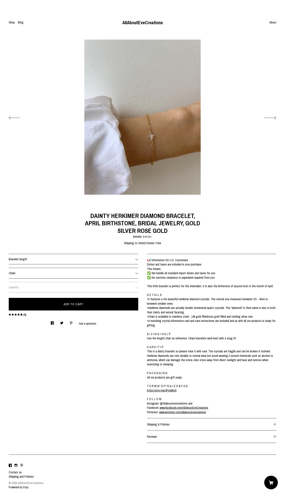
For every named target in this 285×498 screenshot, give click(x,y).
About (272, 22)
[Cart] (271, 482)
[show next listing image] (266, 116)
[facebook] (10, 465)
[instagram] (16, 465)
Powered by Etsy (18, 487)
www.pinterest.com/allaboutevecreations (182, 412)
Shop (12, 22)
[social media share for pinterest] (71, 322)
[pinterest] (21, 465)
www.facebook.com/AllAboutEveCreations (184, 407)
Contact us (15, 472)
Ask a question (87, 323)
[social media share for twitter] (61, 322)
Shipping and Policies (21, 476)
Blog (20, 22)
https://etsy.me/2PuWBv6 (161, 390)
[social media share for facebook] (52, 322)
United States (146, 243)
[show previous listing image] (18, 116)
